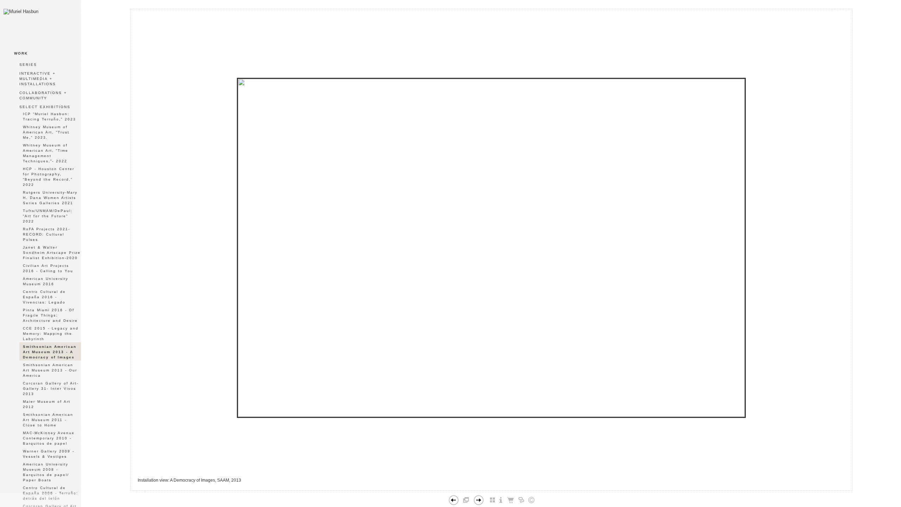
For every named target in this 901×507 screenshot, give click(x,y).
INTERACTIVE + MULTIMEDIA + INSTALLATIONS (37, 78)
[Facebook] (481, 488)
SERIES (28, 65)
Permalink (508, 485)
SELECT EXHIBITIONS (44, 107)
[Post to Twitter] (488, 488)
